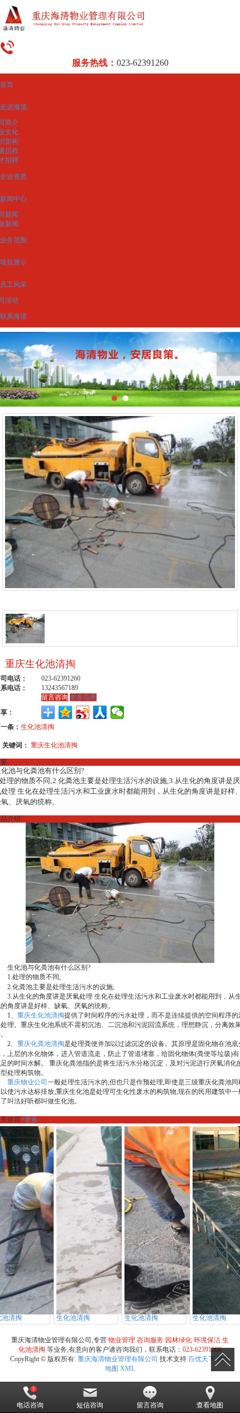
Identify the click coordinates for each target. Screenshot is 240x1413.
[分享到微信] (117, 712)
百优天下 (201, 1359)
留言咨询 (54, 697)
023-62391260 (202, 1349)
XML (127, 1368)
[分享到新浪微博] (83, 712)
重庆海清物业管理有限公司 (118, 1359)
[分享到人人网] (100, 712)
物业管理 (121, 1340)
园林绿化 (178, 1340)
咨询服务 (150, 1340)
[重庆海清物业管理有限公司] (120, 18)
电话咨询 (30, 1405)
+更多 (29, 1119)
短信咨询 (89, 1405)
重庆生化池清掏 (54, 745)
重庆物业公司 (27, 1082)
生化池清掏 (37, 727)
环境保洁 (207, 1340)
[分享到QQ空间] (66, 712)
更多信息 (83, 697)
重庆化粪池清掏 (40, 1044)
